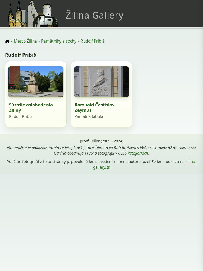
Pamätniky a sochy (58, 41)
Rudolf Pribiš (92, 41)
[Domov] (7, 41)
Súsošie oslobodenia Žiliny (31, 107)
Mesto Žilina (25, 41)
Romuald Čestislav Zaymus (94, 107)
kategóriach (138, 153)
